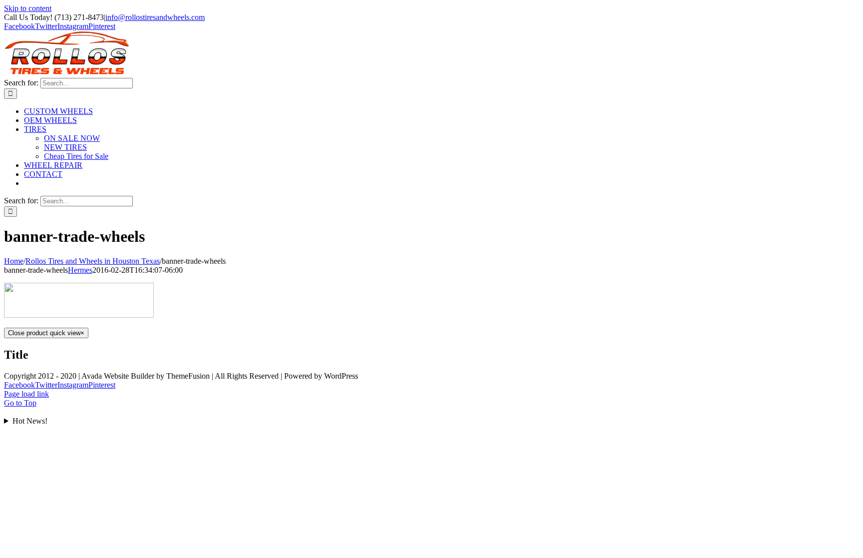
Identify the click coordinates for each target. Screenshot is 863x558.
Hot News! (29, 421)
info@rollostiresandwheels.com (155, 17)
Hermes (80, 270)
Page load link (26, 394)
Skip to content (27, 8)
